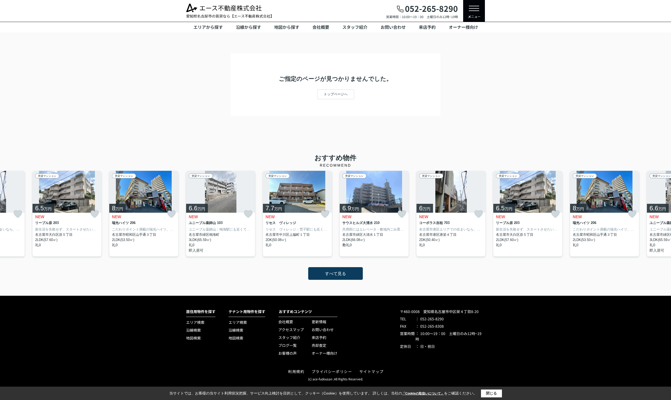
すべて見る (335, 273)
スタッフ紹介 (354, 27)
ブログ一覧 (287, 345)
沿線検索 (193, 330)
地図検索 (193, 338)
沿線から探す (248, 27)
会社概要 (320, 27)
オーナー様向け (463, 27)
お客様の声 (287, 353)
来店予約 (427, 27)
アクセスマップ (291, 329)
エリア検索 (195, 322)
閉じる (491, 393)
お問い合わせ (393, 27)
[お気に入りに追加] (18, 214)
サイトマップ (371, 371)
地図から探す (286, 27)
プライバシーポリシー (332, 371)
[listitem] (220, 214)
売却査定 (319, 345)
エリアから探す (208, 27)
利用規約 (296, 371)
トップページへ (336, 94)
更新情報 (319, 321)
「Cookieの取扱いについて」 (423, 393)
